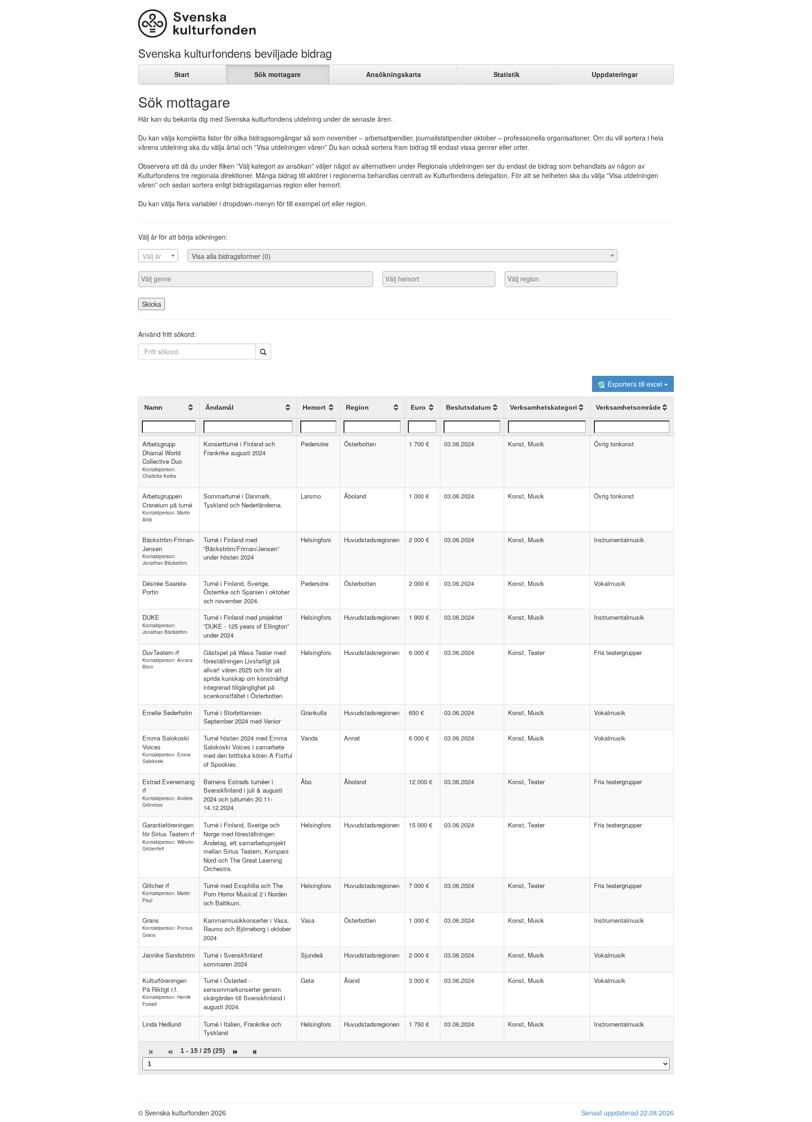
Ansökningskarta (393, 74)
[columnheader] (169, 408)
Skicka (151, 304)
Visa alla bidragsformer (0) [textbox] (231, 256)
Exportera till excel (635, 384)
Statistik (506, 74)
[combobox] (158, 255)
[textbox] (158, 256)
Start (181, 74)
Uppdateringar (615, 74)
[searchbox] (255, 278)
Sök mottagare (277, 74)
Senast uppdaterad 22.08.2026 (627, 1112)
